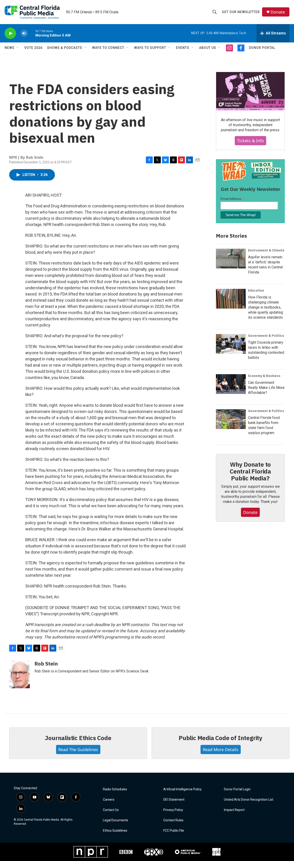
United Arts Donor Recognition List (248, 799)
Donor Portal (262, 48)
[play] (10, 33)
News (9, 48)
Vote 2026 (33, 48)
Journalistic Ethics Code (78, 738)
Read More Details (220, 749)
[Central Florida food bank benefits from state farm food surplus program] (231, 419)
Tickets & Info (250, 140)
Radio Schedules (115, 789)
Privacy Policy (173, 810)
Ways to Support (150, 48)
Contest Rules (173, 820)
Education (256, 290)
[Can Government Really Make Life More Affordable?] (231, 384)
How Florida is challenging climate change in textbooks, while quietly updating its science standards (265, 307)
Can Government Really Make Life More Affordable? (266, 387)
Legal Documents (115, 820)
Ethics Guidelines (115, 830)
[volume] (24, 33)
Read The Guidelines (78, 749)
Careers (108, 799)
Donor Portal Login (237, 789)
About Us (207, 48)
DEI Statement (173, 799)
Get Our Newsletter (241, 12)
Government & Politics (266, 336)
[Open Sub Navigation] (18, 48)
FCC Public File (173, 830)
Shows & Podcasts (64, 48)
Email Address (232, 199)
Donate (278, 12)
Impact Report (234, 810)
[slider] (31, 33)
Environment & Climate (266, 250)
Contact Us (111, 810)
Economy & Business (264, 376)
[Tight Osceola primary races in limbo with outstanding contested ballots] (231, 344)
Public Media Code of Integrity (220, 738)
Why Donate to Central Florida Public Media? (250, 471)
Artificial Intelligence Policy (182, 789)
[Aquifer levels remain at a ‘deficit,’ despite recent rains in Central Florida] (231, 258)
